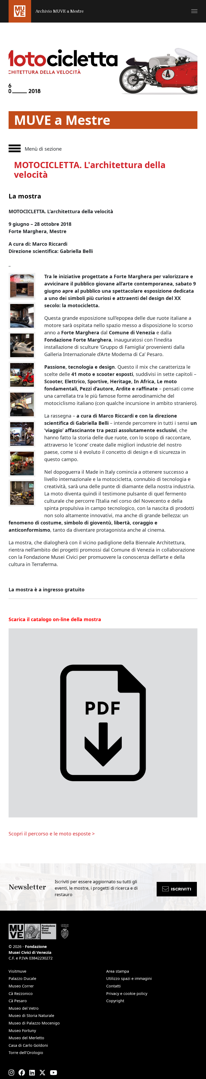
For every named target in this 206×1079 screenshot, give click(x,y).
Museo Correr (21, 986)
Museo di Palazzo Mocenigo (34, 1023)
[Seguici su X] (42, 1073)
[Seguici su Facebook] (22, 1073)
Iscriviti (181, 889)
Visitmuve (17, 971)
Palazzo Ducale (22, 978)
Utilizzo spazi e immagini (129, 978)
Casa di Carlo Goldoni (28, 1045)
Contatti (113, 986)
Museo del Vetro (24, 1008)
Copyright (115, 1000)
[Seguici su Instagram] (11, 1073)
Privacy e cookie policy (126, 993)
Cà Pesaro (18, 1000)
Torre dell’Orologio (26, 1052)
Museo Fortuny (22, 1030)
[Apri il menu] (194, 11)
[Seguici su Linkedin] (32, 1073)
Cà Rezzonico (21, 993)
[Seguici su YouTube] (53, 1073)
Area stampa (117, 971)
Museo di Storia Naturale (31, 1015)
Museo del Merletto (26, 1037)
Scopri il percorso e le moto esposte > (52, 833)
